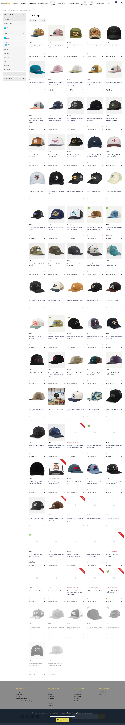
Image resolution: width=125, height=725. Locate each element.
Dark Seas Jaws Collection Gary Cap (75, 482)
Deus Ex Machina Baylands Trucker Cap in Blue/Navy (74, 555)
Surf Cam (91, 3)
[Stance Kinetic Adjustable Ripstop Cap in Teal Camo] (95, 396)
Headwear (8, 38)
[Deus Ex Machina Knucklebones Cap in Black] (114, 323)
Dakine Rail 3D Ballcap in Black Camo (36, 446)
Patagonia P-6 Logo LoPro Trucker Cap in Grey (112, 628)
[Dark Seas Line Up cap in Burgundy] (114, 541)
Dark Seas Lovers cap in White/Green (35, 337)
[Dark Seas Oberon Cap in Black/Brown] (114, 287)
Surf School (84, 3)
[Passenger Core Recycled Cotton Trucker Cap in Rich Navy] (56, 432)
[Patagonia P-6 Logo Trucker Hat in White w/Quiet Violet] (114, 69)
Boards (23, 3)
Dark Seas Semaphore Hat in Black (94, 519)
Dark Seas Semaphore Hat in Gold (113, 519)
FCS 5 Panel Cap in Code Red (36, 373)
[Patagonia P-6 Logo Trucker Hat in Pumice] (56, 33)
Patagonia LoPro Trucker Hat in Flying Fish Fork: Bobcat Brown (94, 83)
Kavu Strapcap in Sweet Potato (56, 591)
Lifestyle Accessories (8, 28)
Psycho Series (77, 696)
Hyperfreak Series (78, 692)
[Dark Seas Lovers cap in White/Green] (37, 323)
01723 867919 (103, 692)
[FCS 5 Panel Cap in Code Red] (37, 360)
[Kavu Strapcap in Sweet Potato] (56, 578)
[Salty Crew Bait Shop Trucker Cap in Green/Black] (75, 142)
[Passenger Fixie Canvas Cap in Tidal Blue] (37, 69)
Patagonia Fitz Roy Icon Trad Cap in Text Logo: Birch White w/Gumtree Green (74, 84)
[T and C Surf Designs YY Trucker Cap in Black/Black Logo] (56, 178)
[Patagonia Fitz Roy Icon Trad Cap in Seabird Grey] (37, 396)
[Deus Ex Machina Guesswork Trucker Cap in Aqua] (95, 469)
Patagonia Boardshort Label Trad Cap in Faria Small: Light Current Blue (74, 592)
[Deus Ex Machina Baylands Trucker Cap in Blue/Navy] (75, 541)
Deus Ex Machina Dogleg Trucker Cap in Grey (95, 337)
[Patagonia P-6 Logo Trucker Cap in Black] (37, 214)
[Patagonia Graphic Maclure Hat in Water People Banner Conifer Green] (75, 505)
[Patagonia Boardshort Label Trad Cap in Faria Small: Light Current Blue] (75, 578)
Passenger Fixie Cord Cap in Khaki (55, 265)
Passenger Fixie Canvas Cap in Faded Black (74, 265)
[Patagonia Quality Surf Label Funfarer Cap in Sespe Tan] (56, 650)
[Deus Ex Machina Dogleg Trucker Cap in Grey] (95, 323)
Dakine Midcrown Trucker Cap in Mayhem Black (114, 410)
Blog (49, 692)
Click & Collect (19, 694)
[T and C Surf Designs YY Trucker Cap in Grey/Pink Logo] (37, 178)
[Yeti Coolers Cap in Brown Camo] (95, 33)
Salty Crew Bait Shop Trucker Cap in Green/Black (74, 156)
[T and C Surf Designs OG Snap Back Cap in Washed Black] (37, 469)
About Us (50, 694)
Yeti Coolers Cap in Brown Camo (95, 46)
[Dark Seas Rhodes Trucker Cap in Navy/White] (114, 432)
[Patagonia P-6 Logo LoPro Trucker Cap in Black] (37, 541)
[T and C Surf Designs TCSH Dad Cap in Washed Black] (95, 142)
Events (49, 701)
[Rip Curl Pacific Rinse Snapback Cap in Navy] (56, 214)
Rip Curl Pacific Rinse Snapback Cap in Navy (56, 228)
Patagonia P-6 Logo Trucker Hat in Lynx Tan (37, 47)
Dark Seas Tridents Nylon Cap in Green (56, 628)
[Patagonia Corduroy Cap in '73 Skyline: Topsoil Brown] (56, 505)
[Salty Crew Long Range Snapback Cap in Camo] (114, 105)
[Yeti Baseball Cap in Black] (114, 33)
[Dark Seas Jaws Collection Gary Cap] (75, 469)
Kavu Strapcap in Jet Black (35, 591)
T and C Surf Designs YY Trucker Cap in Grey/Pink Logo (37, 192)
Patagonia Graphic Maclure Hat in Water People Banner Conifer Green (75, 520)
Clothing (61, 3)
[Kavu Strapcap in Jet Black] (37, 578)
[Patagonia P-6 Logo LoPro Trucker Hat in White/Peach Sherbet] (37, 105)
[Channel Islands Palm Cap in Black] (95, 178)
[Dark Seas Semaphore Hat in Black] (95, 505)
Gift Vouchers (51, 698)
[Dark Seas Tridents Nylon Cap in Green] (56, 614)
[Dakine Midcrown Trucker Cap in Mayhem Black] (114, 396)
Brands (15, 3)
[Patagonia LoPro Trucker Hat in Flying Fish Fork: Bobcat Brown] (95, 69)
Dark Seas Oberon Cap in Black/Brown (112, 301)
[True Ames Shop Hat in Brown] (56, 396)
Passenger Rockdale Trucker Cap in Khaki (37, 265)
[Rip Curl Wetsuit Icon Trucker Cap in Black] (37, 505)
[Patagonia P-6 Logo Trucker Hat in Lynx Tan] (37, 33)
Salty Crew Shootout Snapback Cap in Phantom (75, 119)
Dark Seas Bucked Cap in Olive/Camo (35, 628)
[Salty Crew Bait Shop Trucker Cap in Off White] (56, 142)
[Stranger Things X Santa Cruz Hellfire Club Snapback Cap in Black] (56, 360)
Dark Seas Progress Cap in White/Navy (54, 301)
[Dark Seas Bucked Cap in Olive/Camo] (37, 614)
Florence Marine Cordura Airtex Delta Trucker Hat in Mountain (94, 628)
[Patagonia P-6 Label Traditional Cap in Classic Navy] (114, 578)
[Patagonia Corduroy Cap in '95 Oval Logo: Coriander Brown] (95, 214)
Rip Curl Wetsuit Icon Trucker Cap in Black (36, 519)
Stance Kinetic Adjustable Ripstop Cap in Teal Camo (93, 410)
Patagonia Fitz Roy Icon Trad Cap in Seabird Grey (36, 410)
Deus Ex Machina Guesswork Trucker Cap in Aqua (94, 482)
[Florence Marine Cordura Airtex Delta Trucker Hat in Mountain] (95, 614)
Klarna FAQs (51, 696)
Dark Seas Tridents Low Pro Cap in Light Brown (75, 301)
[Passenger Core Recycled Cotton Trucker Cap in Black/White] (95, 251)
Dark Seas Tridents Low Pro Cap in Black (94, 301)
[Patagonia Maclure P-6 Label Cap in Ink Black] (95, 432)
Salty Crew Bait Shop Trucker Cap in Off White (55, 156)
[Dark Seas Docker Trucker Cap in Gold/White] (56, 541)
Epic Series (77, 698)
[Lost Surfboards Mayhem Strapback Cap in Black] (37, 650)
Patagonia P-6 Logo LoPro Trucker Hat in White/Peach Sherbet (36, 120)
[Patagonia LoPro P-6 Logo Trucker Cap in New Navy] (56, 105)
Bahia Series (77, 701)
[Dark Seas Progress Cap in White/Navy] (56, 287)
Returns (18, 696)
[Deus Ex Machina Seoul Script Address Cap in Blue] (114, 251)
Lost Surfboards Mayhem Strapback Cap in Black (35, 664)
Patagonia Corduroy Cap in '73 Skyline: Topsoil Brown (55, 519)
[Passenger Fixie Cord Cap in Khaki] (56, 251)
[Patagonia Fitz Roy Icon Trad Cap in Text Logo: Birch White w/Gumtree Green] (75, 69)
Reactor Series (77, 694)
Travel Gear (53, 3)
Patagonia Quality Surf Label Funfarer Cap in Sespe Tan (55, 664)
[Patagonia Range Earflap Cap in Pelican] (75, 360)
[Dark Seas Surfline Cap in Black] (95, 578)
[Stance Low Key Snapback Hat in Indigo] (75, 396)
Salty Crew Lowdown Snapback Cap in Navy (94, 119)
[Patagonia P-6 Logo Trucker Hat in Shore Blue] (114, 214)
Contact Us (50, 705)
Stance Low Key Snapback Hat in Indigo (75, 410)
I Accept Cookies (62, 720)
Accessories (43, 3)
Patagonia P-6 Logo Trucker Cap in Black (37, 228)
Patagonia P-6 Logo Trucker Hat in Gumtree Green (56, 337)
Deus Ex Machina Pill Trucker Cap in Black (37, 301)
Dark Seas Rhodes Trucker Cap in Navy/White (114, 446)
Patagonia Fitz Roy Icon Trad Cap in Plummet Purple (113, 374)
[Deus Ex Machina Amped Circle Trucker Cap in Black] (114, 469)
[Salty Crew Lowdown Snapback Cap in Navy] (95, 105)
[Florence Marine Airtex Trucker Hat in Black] (75, 323)
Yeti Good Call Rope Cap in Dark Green (75, 47)
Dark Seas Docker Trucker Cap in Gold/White (56, 555)
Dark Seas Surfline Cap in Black (94, 591)
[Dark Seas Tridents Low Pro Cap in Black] (95, 287)
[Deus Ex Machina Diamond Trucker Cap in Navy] (95, 541)
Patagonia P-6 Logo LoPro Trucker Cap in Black (35, 555)
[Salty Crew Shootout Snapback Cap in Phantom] (75, 105)
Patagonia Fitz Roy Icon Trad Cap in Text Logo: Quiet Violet (55, 83)
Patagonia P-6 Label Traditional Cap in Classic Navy (113, 592)
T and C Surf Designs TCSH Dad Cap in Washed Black (94, 156)
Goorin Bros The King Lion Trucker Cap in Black (54, 482)
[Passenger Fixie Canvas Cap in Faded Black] (75, 251)
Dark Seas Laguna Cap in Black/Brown (73, 628)
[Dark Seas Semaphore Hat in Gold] (114, 505)
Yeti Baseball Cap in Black (112, 46)
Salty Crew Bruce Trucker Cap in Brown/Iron (37, 156)
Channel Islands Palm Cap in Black (94, 192)
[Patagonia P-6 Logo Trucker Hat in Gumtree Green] (56, 323)
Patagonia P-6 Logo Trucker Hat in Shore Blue (114, 228)
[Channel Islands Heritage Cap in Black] (75, 178)
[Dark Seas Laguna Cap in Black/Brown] (75, 614)
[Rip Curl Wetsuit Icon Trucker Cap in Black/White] (75, 214)
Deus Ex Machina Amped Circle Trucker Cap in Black (113, 482)
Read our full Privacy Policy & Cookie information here (62, 716)
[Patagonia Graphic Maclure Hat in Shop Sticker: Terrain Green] (75, 432)
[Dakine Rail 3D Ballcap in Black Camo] (37, 432)
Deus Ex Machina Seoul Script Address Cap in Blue (113, 265)
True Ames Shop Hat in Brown (55, 409)
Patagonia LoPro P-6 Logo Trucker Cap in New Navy (54, 119)
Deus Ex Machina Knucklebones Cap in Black (114, 337)
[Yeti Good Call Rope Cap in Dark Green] (75, 33)
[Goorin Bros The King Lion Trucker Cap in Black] (56, 469)
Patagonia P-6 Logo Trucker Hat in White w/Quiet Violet (114, 83)
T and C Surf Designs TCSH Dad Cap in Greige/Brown (113, 156)
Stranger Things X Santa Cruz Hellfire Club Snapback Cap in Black (55, 374)
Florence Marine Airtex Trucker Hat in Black (75, 337)
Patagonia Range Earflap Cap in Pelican (75, 374)
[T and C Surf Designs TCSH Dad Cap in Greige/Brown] (114, 142)
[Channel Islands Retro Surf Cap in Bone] (114, 178)
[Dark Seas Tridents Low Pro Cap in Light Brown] (75, 287)
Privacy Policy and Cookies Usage (24, 701)
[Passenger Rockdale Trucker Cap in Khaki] (37, 251)
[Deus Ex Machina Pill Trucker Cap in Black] (37, 287)
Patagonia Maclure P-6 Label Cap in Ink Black (94, 446)
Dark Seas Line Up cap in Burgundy (112, 555)
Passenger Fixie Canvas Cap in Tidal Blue (36, 83)
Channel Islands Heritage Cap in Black (75, 192)
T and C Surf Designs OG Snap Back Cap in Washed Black (36, 482)
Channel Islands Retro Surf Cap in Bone (113, 192)
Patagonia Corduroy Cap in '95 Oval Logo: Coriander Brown (94, 228)
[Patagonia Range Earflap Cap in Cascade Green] (95, 360)
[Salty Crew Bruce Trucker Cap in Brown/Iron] (37, 142)
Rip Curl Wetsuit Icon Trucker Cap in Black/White (74, 228)
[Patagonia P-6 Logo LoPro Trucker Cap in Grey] (114, 614)
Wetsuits (32, 3)
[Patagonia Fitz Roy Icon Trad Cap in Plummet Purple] (114, 360)
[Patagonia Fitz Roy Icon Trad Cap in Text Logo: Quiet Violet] (56, 69)
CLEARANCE (100, 3)
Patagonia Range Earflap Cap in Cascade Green (94, 374)
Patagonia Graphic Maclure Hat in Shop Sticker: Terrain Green (75, 446)
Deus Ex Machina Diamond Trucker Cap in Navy (93, 555)
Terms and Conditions (21, 698)
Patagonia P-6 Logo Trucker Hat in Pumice (56, 47)
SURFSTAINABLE (73, 3)
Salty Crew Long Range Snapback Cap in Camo (111, 119)
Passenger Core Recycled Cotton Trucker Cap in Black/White (95, 265)
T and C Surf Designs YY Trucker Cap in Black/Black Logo (56, 192)
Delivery (18, 692)
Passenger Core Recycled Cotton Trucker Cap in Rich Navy (56, 446)
